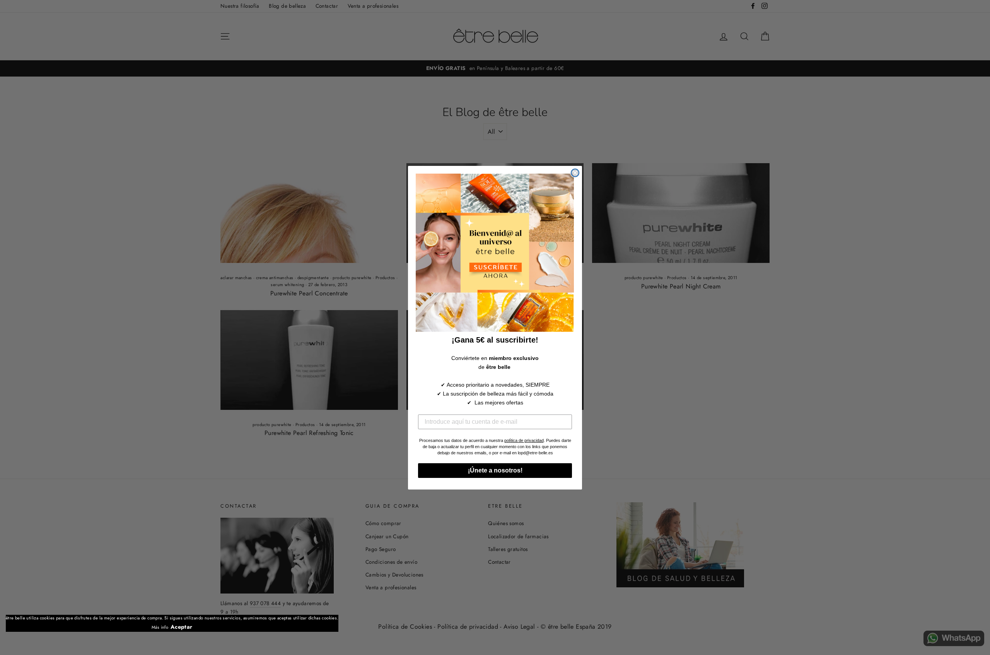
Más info (160, 627)
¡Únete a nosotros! (495, 470)
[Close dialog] (575, 173)
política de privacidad (524, 440)
